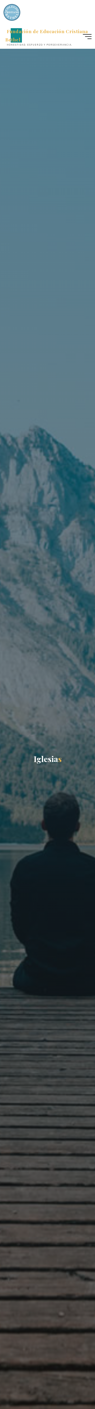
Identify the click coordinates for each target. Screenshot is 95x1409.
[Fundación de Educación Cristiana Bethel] (11, 12)
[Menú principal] (87, 36)
